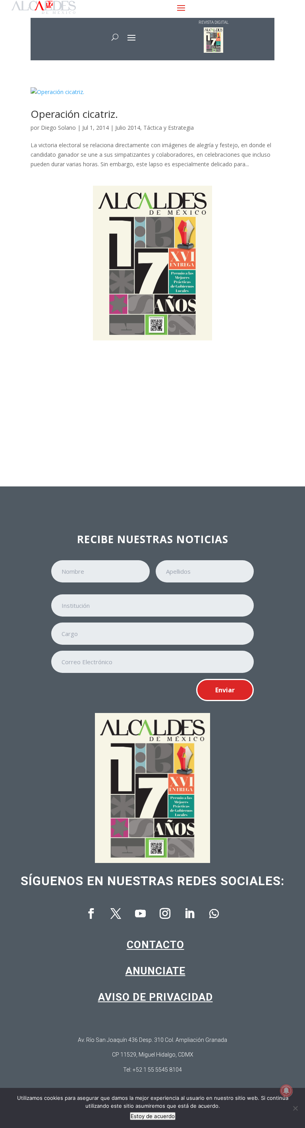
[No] (295, 1108)
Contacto (155, 945)
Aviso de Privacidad (155, 997)
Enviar (225, 690)
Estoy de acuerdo (153, 1116)
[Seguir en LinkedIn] (189, 913)
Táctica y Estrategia (168, 127)
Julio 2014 (127, 127)
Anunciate (155, 971)
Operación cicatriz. (74, 114)
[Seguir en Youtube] (140, 913)
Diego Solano (58, 127)
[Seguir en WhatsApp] (214, 913)
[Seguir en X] (115, 913)
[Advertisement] (152, 407)
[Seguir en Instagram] (165, 913)
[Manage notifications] (286, 1090)
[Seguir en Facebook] (91, 913)
